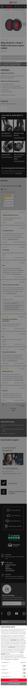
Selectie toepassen (14, 683)
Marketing (4, 669)
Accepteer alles (14, 680)
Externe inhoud (5, 676)
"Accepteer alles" (11, 646)
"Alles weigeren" (13, 639)
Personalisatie (5, 673)
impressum (15, 659)
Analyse (3, 666)
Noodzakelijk (5, 662)
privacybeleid (7, 659)
